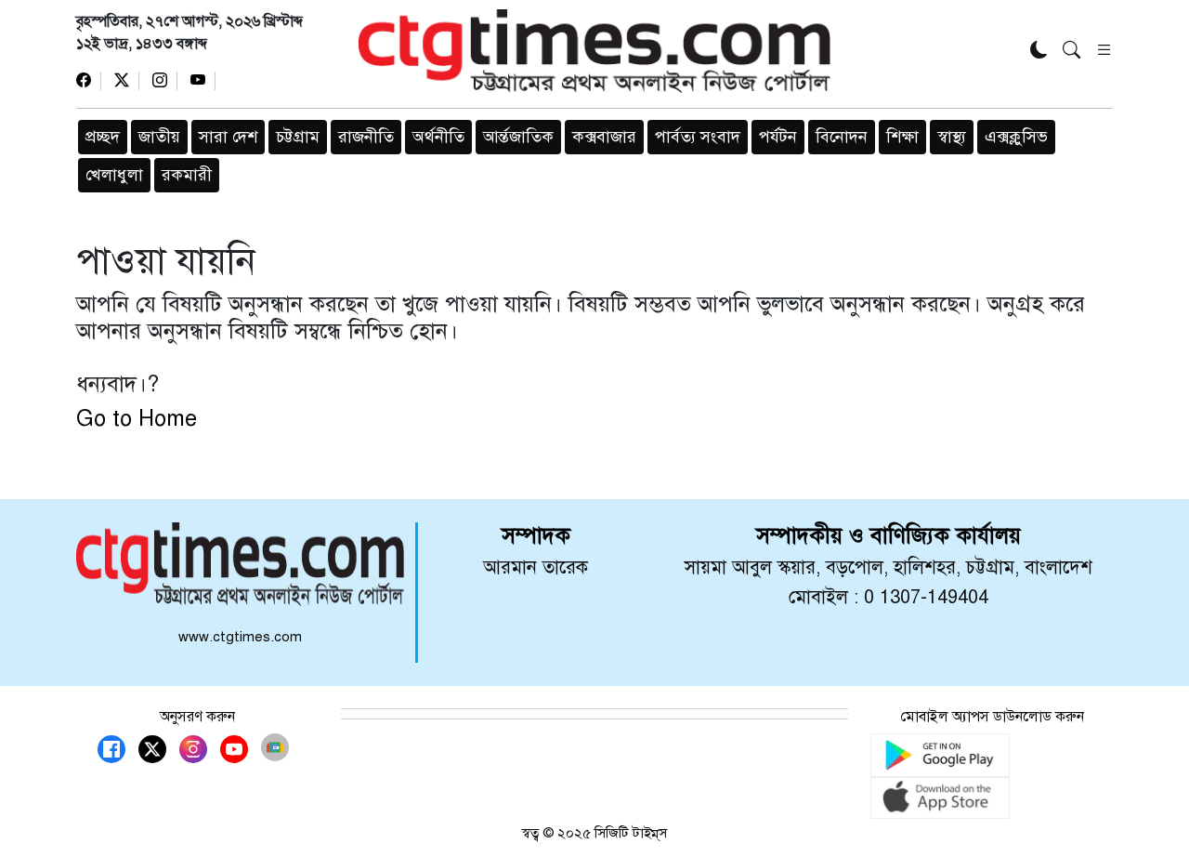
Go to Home (136, 418)
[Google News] (275, 747)
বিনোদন (842, 136)
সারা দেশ (228, 136)
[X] (126, 81)
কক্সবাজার (604, 136)
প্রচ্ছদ (102, 136)
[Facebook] (88, 81)
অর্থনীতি (438, 136)
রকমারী (187, 175)
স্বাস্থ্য (951, 136)
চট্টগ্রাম (298, 136)
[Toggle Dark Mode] (1039, 51)
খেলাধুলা (114, 175)
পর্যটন (778, 136)
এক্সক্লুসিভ (1016, 136)
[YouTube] (203, 81)
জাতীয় (159, 136)
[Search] (1071, 51)
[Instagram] (164, 81)
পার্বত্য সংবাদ (697, 136)
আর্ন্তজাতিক (518, 136)
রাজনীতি (366, 136)
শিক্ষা (902, 136)
